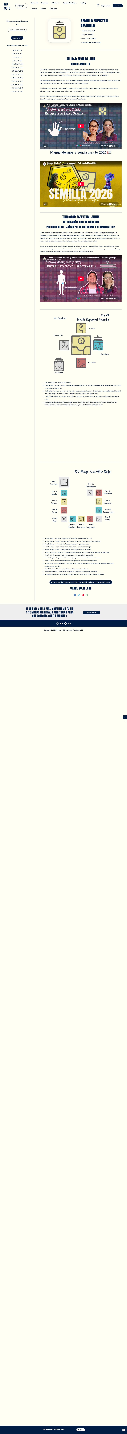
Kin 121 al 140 (17, 71)
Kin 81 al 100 (17, 64)
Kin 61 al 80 (17, 61)
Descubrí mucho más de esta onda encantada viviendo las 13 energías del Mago (80, 582)
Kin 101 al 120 (17, 67)
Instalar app (17, 38)
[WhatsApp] (87, 595)
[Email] (69, 623)
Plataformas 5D (78, 630)
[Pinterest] (83, 595)
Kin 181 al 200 (17, 81)
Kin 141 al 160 (17, 74)
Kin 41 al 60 (17, 57)
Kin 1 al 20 (17, 50)
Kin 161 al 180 (17, 78)
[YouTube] (61, 623)
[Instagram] (57, 623)
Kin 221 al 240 (17, 88)
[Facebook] (75, 595)
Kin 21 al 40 (17, 54)
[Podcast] (65, 623)
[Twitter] (79, 595)
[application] (58, 3)
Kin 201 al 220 (17, 85)
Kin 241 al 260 (17, 91)
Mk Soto (7, 6)
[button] (20, 5)
